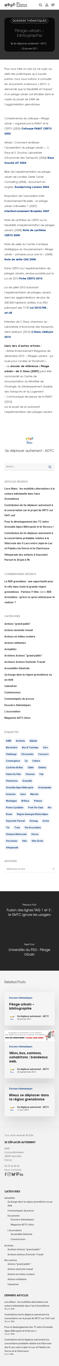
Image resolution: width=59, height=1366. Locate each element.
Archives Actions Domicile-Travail (24, 661)
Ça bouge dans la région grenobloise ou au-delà (28, 677)
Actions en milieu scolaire (19, 636)
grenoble (27, 781)
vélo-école (37, 841)
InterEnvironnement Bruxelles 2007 (26, 211)
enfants (42, 767)
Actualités (10, 649)
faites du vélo (13, 774)
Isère (23, 794)
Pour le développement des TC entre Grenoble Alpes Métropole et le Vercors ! (29, 524)
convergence (13, 761)
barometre (11, 747)
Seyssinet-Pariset (15, 821)
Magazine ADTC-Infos (17, 717)
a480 (8, 741)
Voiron (34, 834)
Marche (34, 794)
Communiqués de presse (19, 698)
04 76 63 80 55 (12, 1166)
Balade (33, 741)
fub (41, 774)
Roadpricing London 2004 (32, 187)
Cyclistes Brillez (14, 767)
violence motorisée (16, 834)
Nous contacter (12, 1170)
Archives (20, 741)
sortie (45, 821)
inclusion (11, 794)
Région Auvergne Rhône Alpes (32, 814)
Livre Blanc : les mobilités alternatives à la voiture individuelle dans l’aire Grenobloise (29, 493)
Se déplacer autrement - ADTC (30, 44)
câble (31, 767)
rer (49, 807)
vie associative (33, 827)
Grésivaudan (44, 787)
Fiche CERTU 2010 (30, 278)
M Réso (25, 801)
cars (45, 747)
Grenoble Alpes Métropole (19, 787)
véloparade (12, 847)
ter (8, 827)
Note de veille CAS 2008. (20, 259)
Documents (14, 1215)
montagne (11, 801)
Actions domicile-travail (18, 630)
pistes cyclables (14, 807)
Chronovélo (27, 754)
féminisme (12, 781)
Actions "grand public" (17, 623)
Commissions (12, 692)
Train (17, 827)
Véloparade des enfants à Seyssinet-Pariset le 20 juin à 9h (26, 557)
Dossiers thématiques (29, 20)
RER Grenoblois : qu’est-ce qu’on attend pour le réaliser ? (29, 597)
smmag (34, 821)
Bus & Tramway (30, 747)
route (9, 814)
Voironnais (11, 841)
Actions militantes (15, 642)
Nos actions (10, 1260)
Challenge (11, 754)
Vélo (24, 841)
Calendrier (10, 686)
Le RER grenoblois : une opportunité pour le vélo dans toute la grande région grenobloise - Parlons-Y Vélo (28, 586)
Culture (36, 761)
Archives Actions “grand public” (23, 655)
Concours (43, 754)
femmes (30, 774)
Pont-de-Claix (35, 807)
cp (26, 761)
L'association (12, 711)
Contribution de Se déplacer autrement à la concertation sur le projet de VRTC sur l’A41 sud (28, 510)
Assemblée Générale (17, 668)
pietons (38, 801)
